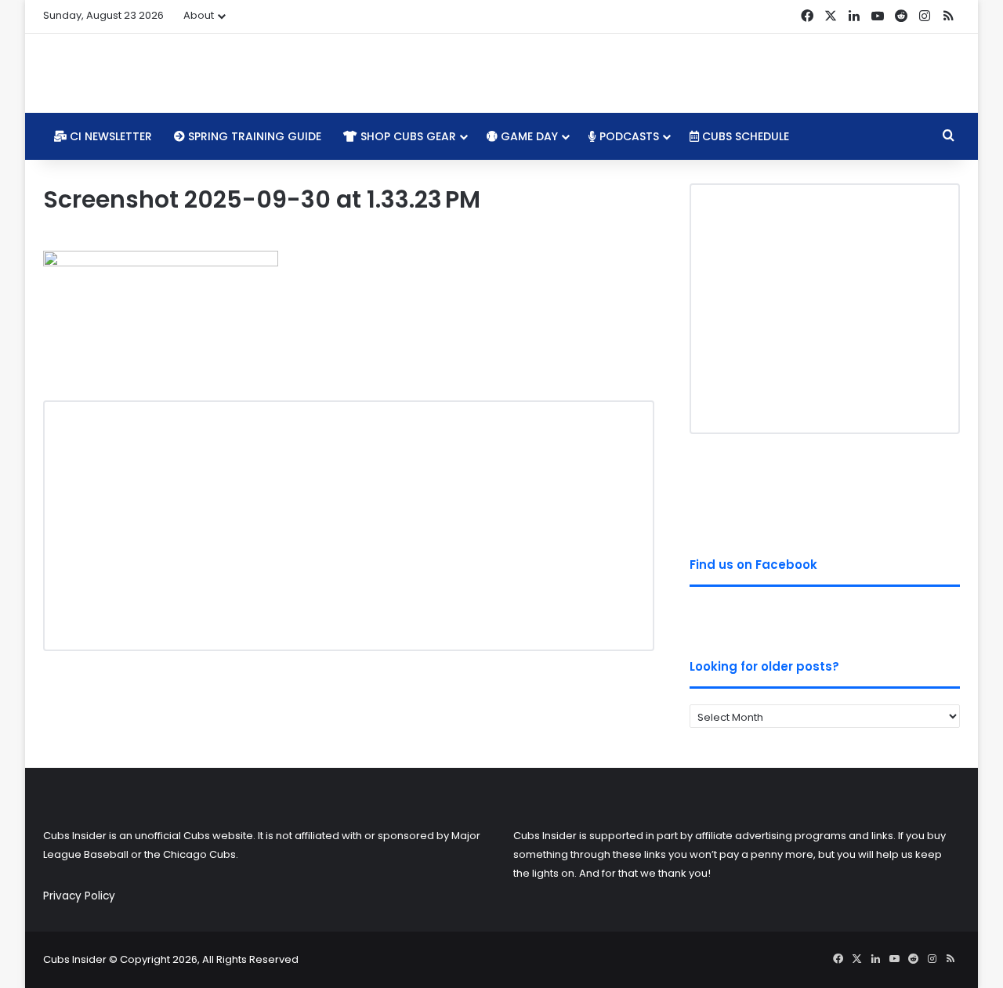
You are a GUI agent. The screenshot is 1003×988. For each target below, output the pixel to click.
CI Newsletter (109, 136)
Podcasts (627, 136)
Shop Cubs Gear (406, 136)
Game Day (528, 136)
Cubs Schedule (744, 136)
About (198, 15)
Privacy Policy (79, 895)
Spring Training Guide (253, 136)
